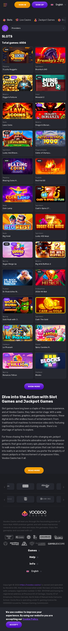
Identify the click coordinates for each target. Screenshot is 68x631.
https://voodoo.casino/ (30, 585)
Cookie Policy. (30, 619)
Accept (14, 625)
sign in (22, 5)
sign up (40, 5)
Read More (34, 470)
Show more (34, 386)
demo (17, 60)
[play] (18, 54)
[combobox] (58, 4)
